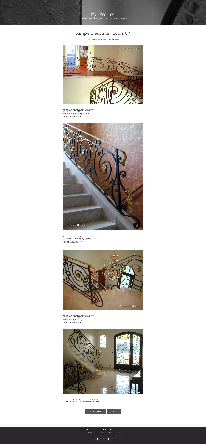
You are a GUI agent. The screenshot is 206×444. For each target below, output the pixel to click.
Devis (114, 411)
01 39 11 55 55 (93, 433)
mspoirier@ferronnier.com (111, 433)
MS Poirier (103, 14)
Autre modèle (95, 411)
